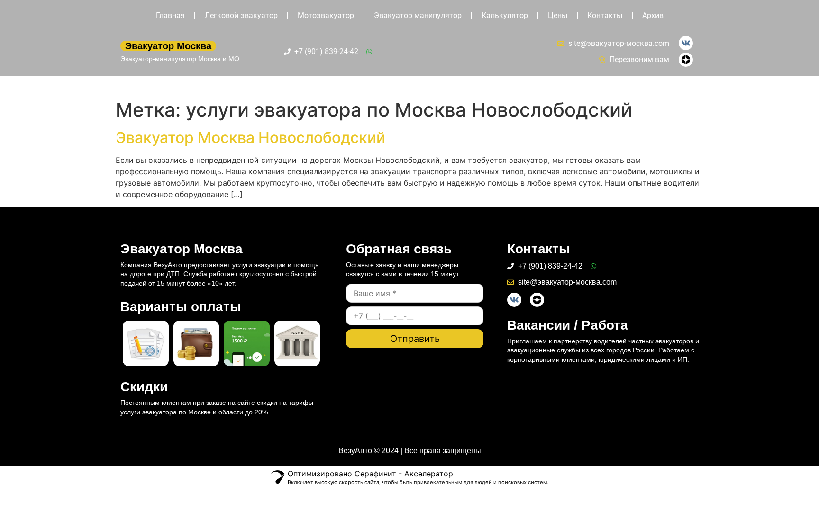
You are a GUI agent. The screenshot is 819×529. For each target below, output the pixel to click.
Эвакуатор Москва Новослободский (250, 137)
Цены (557, 15)
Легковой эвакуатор (241, 15)
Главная (170, 15)
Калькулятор (505, 15)
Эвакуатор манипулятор (418, 15)
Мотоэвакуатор (326, 15)
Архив (653, 15)
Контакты (604, 15)
